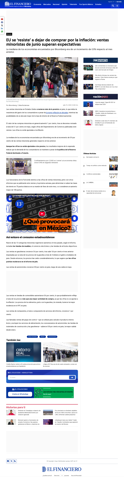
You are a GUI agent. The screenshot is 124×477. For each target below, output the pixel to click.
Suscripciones (65, 475)
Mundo (9, 34)
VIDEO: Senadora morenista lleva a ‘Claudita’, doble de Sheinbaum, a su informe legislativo (105, 113)
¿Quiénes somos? (47, 475)
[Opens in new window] (88, 104)
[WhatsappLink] (40, 392)
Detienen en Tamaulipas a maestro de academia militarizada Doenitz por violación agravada (29, 412)
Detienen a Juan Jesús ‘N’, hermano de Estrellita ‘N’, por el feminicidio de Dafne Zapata (106, 123)
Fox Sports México (86, 4)
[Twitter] (116, 2)
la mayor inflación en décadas (57, 113)
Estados (98, 4)
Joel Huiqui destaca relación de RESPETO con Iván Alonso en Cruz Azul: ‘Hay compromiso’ (106, 87)
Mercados (47, 4)
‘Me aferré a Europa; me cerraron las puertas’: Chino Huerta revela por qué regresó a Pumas (106, 77)
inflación (43, 336)
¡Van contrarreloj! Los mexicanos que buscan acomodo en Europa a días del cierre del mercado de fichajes (106, 68)
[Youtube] (119, 2)
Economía (37, 4)
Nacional (56, 4)
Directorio (56, 475)
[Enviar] (72, 377)
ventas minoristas (32, 336)
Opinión (64, 4)
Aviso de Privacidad (76, 475)
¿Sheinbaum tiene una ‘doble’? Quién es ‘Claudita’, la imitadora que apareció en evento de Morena (66, 422)
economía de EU (52, 336)
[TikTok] (121, 2)
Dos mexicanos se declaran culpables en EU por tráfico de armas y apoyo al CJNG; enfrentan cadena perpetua (66, 412)
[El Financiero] (18, 4)
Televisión (73, 4)
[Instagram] (117, 2)
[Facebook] (114, 2)
